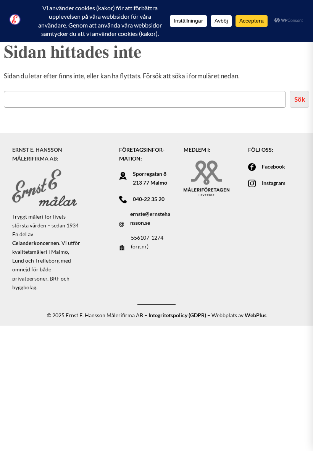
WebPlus (255, 315)
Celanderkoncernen (35, 243)
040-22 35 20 (149, 199)
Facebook (273, 166)
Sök (299, 99)
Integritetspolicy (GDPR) (177, 315)
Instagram (274, 183)
